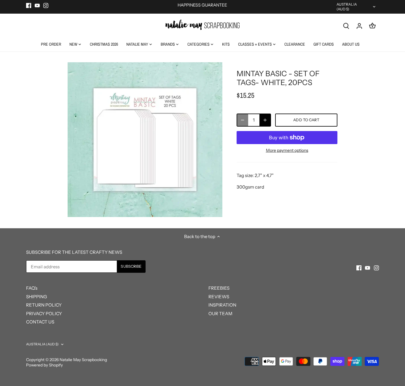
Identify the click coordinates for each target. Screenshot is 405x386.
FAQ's (31, 288)
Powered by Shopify (44, 365)
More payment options (287, 150)
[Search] (346, 25)
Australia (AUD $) (347, 6)
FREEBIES (218, 288)
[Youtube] (37, 5)
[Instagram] (45, 5)
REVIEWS (218, 296)
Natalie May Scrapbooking (83, 359)
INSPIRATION (222, 305)
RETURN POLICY (44, 305)
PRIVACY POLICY (44, 313)
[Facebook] (28, 5)
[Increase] (265, 120)
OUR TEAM (220, 313)
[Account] (359, 25)
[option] (145, 139)
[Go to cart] (372, 25)
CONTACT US (40, 322)
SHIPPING (36, 296)
